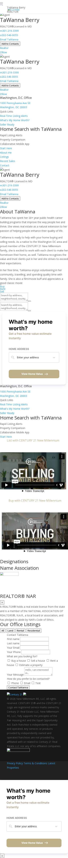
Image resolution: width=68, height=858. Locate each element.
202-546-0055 (9, 35)
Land (10, 630)
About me (6, 152)
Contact (4, 165)
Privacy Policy (15, 763)
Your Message (15, 674)
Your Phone (14, 652)
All (2, 630)
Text (38, 683)
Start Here (6, 148)
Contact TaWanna (18, 687)
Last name (13, 643)
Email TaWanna (9, 39)
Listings (4, 156)
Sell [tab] (2, 291)
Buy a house (18, 660)
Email (27, 683)
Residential (34, 630)
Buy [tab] (2, 286)
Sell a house (38, 660)
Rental (20, 630)
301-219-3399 (9, 31)
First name (13, 639)
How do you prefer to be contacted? (28, 678)
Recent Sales (7, 161)
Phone (15, 683)
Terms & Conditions (35, 763)
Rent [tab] (2, 289)
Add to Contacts (10, 43)
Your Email (13, 647)
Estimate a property (30, 665)
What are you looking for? (22, 656)
